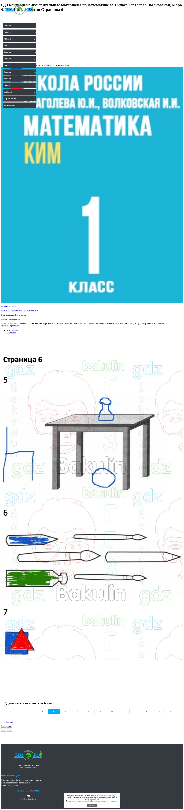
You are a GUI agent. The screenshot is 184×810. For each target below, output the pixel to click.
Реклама (57, 18)
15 (159, 711)
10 (100, 711)
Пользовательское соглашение (15, 782)
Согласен (92, 805)
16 (170, 711)
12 (124, 711)
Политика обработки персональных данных (22, 780)
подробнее (112, 795)
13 (135, 711)
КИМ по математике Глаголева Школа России (47, 65)
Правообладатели (9, 785)
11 (112, 711)
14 (147, 711)
